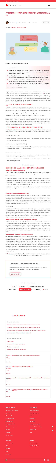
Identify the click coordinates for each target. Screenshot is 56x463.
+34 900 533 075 (10, 1)
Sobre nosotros (9, 443)
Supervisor (8, 432)
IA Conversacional (10, 418)
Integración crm (9, 421)
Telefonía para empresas (35, 415)
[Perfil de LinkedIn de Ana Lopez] (16, 23)
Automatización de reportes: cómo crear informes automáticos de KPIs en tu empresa (30, 378)
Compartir (46, 22)
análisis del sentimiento (12, 129)
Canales (46, 289)
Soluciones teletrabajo (35, 424)
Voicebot (8, 429)
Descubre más (15, 274)
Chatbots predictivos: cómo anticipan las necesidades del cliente (26, 355)
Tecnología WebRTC (10, 424)
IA (43, 93)
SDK (31, 432)
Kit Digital (8, 448)
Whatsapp (16, 1)
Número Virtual (9, 435)
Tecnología (22, 286)
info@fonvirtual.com (34, 445)
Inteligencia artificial (25, 289)
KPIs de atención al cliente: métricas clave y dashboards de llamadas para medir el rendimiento (30, 390)
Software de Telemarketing (36, 426)
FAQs (7, 445)
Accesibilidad (33, 429)
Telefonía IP (32, 418)
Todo (14, 286)
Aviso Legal (8, 454)
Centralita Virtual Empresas (12, 410)
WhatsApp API (9, 415)
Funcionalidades (12, 289)
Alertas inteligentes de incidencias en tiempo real (22, 366)
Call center (37, 289)
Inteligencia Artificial (21, 27)
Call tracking (32, 421)
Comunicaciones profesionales (37, 286)
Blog (7, 451)
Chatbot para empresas (11, 426)
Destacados (13, 27)
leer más (8, 362)
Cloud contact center (34, 413)
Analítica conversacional (12, 346)
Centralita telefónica (34, 410)
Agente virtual (9, 413)
